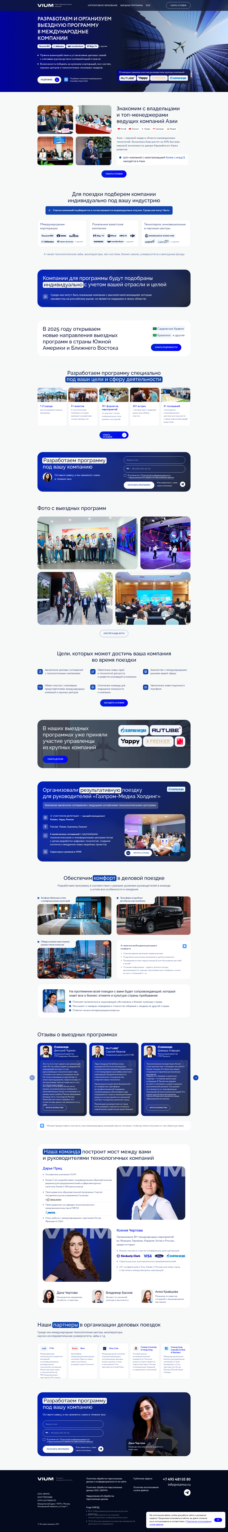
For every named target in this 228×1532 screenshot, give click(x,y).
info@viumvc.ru (179, 1484)
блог (148, 5)
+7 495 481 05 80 (177, 1479)
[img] (182, 484)
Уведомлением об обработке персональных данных (151, 477)
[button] (178, 5)
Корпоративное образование (102, 5)
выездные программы (131, 5)
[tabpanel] (114, 1079)
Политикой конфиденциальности (156, 475)
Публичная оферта (142, 1478)
